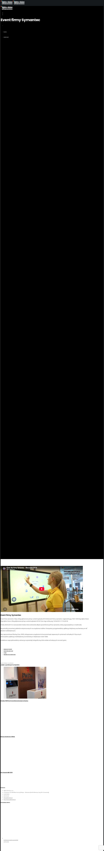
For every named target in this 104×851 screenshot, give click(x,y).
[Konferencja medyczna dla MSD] (21, 838)
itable (5, 652)
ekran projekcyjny (8, 651)
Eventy (6, 13)
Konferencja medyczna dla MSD (11, 840)
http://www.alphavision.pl (10, 800)
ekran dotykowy (8, 649)
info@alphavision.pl (8, 798)
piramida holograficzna (10, 654)
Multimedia (7, 14)
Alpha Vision (8, 12)
